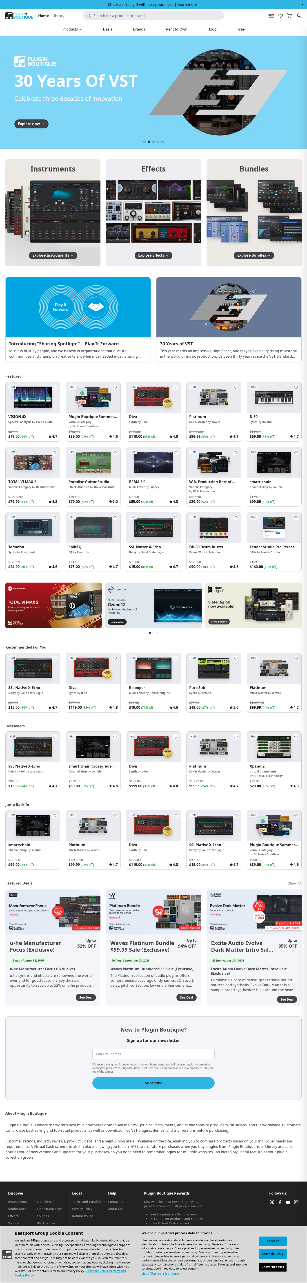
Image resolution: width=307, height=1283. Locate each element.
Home (43, 15)
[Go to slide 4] (158, 142)
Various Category (80, 422)
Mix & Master (198, 422)
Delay (133, 552)
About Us (115, 1209)
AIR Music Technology (268, 776)
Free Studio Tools (49, 1209)
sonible (278, 487)
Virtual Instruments (263, 771)
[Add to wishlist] (54, 387)
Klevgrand (28, 552)
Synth (133, 422)
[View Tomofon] (33, 527)
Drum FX (195, 552)
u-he (145, 422)
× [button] (302, 4)
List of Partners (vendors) (160, 1274)
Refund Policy (82, 1216)
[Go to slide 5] (162, 142)
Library (58, 15)
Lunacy (154, 487)
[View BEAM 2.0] (153, 462)
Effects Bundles (79, 487)
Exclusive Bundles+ (85, 426)
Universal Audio (104, 487)
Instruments (17, 1201)
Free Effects (45, 1201)
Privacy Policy (82, 1209)
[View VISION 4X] (33, 397)
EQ (70, 552)
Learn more (187, 4)
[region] (153, 1254)
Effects (13, 1216)
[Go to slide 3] (153, 142)
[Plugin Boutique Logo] (19, 15)
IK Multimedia (45, 487)
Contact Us (116, 1201)
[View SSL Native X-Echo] (153, 527)
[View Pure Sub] (214, 668)
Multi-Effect (137, 487)
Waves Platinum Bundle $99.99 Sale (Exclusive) (142, 946)
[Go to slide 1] (144, 142)
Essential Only (272, 1254)
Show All (295, 883)
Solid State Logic (152, 552)
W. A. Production (204, 491)
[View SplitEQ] (93, 527)
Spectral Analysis (19, 422)
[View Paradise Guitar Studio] (93, 462)
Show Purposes (273, 1267)
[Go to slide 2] (149, 142)
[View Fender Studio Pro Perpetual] (274, 527)
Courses (43, 1216)
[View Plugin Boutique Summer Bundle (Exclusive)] (93, 397)
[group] (32, 411)
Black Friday (46, 1223)
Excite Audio (44, 422)
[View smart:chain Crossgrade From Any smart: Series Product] (93, 747)
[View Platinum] (214, 397)
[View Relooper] (153, 668)
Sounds (13, 1223)
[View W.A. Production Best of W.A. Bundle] (214, 462)
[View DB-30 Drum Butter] (214, 527)
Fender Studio (270, 552)
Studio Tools (17, 1209)
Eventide (83, 552)
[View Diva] (153, 397)
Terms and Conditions (88, 1201)
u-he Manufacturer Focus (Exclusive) (35, 946)
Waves (215, 422)
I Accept (273, 1241)
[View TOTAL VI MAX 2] (33, 462)
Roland (267, 422)
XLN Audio (213, 552)
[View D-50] (274, 397)
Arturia (206, 693)
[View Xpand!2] (274, 747)
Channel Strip (259, 487)
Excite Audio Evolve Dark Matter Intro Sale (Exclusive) (241, 946)
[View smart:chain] (274, 462)
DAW (253, 552)
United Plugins (159, 693)
